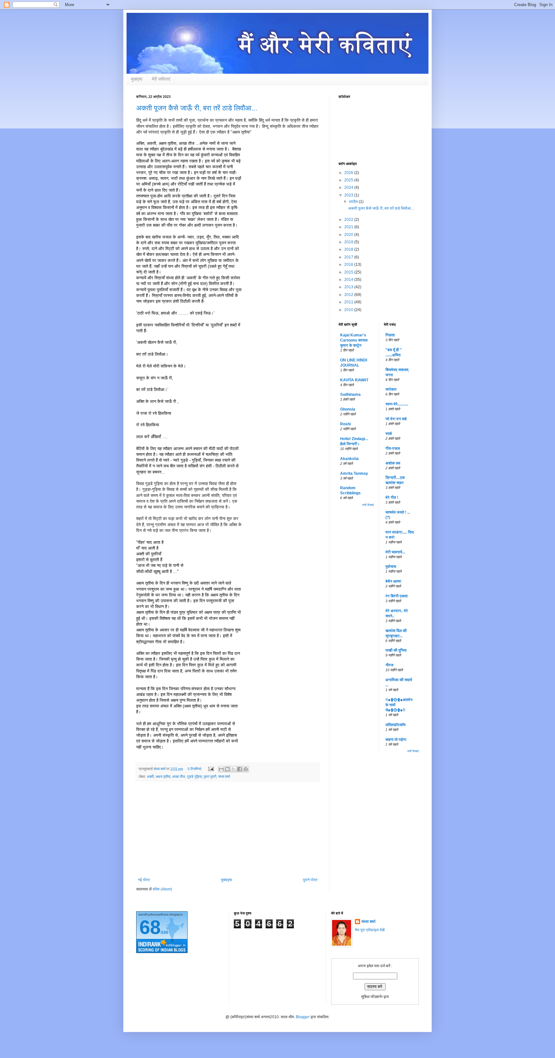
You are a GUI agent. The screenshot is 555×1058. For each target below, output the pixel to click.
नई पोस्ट (144, 880)
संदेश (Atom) (162, 889)
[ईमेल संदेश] (211, 769)
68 (150, 927)
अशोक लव (392, 463)
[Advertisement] (228, 829)
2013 (349, 287)
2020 (349, 234)
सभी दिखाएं (368, 505)
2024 (349, 187)
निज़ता (390, 335)
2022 (349, 219)
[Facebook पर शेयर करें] (239, 769)
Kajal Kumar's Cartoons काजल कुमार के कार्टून (353, 340)
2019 (349, 242)
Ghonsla (347, 409)
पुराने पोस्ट (310, 880)
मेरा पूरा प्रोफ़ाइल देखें (369, 930)
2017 (349, 257)
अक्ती (150, 776)
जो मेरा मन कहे (396, 419)
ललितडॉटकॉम (395, 725)
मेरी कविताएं (161, 79)
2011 (349, 302)
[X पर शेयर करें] (233, 769)
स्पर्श (388, 433)
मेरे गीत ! (391, 497)
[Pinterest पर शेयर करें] (245, 769)
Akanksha (349, 458)
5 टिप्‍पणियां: (195, 769)
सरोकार (391, 389)
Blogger (303, 1017)
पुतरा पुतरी (210, 776)
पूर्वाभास (390, 566)
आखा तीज (178, 776)
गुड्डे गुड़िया (194, 776)
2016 (349, 264)
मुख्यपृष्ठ (226, 880)
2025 (349, 180)
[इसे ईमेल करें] (221, 769)
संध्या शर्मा (224, 776)
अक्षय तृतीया (162, 776)
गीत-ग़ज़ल (392, 448)
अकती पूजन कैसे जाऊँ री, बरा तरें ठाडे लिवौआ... (196, 108)
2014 (349, 279)
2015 (349, 272)
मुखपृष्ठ (136, 79)
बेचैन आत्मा (393, 581)
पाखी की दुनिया (396, 650)
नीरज (389, 665)
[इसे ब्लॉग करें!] (227, 769)
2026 (349, 172)
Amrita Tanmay (354, 473)
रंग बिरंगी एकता (396, 596)
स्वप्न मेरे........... (396, 404)
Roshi (345, 424)
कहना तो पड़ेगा (395, 739)
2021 (349, 227)
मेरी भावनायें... (395, 552)
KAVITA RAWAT (354, 380)
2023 (349, 195)
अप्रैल (354, 201)
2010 (349, 310)
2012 (349, 294)
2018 (349, 249)
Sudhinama (350, 394)
